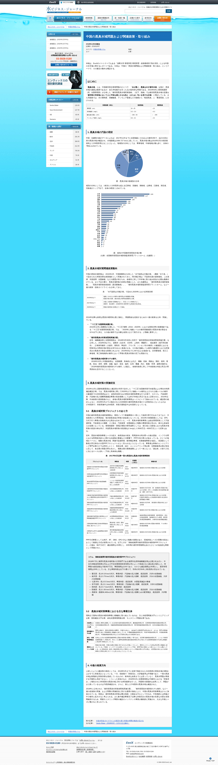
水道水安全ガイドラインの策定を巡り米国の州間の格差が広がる (120, 721)
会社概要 (142, 756)
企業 (94, 752)
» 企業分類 (75, 100)
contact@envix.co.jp (137, 754)
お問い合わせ (157, 756)
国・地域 (89, 752)
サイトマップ (50, 762)
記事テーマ (100, 752)
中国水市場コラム (74, 27)
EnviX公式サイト (132, 756)
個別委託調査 (50, 752)
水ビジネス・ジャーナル (56, 27)
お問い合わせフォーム (87, 740)
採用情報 (149, 756)
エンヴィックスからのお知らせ (56, 749)
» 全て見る (75, 34)
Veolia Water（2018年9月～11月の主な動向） (113, 723)
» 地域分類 (75, 126)
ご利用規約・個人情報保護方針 (65, 762)
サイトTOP (50, 747)
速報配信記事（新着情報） (85, 749)
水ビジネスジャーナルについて (87, 747)
